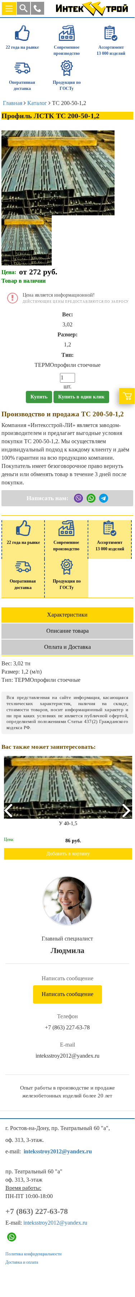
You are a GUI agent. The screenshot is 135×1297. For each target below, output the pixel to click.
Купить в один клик (81, 396)
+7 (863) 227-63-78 (67, 1027)
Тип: (67, 355)
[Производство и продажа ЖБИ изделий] (92, 7)
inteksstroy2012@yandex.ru (67, 1056)
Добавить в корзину (67, 853)
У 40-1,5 (67, 823)
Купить (39, 396)
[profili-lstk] (26, 239)
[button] (37, 8)
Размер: (67, 334)
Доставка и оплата (21, 1262)
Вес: (67, 314)
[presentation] (7, 810)
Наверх (119, 1265)
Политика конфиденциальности (33, 1254)
